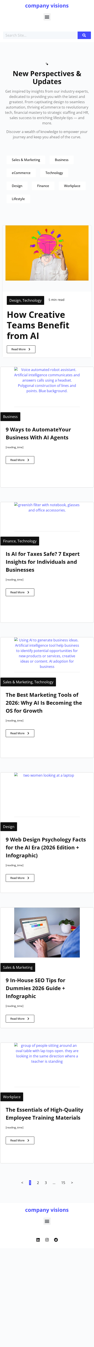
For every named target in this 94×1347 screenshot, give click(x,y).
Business (10, 416)
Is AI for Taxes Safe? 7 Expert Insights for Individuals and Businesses (43, 561)
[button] (47, 17)
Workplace (12, 1096)
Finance (9, 541)
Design (15, 300)
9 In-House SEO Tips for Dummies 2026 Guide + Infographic (35, 988)
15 (63, 1182)
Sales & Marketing (18, 682)
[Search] (84, 35)
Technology (32, 300)
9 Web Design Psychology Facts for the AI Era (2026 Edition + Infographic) (46, 847)
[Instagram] (47, 1240)
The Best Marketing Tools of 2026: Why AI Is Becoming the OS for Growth (44, 702)
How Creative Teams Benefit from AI (38, 325)
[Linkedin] (38, 1240)
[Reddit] (56, 1240)
